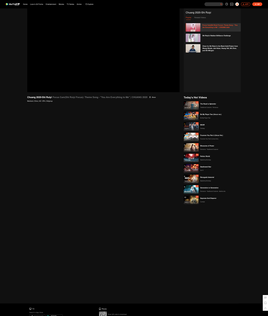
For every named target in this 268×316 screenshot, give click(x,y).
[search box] (221, 4)
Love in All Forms (36, 4)
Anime (79, 4)
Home (25, 4)
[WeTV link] (13, 4)
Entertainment (51, 4)
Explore (90, 4)
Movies (61, 4)
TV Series (70, 4)
